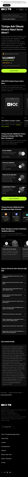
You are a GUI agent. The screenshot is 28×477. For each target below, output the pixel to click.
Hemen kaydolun (14, 198)
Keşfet (4, 193)
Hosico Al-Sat (14, 70)
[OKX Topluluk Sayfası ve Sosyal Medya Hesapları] (13, 472)
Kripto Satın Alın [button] (6, 454)
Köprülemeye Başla (7, 181)
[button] (17, 9)
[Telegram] (4, 472)
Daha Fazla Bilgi (6, 168)
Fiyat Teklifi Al (6, 156)
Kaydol (21, 9)
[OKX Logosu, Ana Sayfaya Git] (6, 9)
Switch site (6, 5)
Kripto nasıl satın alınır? (15, 392)
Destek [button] (3, 450)
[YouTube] (10, 472)
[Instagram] (7, 472)
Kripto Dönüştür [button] (6, 458)
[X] (2, 472)
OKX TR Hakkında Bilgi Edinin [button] (10, 434)
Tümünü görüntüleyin (8, 19)
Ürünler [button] (3, 442)
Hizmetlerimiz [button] (5, 446)
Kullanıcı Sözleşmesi (15, 382)
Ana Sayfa (4, 392)
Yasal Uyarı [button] (4, 438)
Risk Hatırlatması (12, 379)
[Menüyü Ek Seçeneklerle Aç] (26, 9)
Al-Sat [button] (3, 462)
